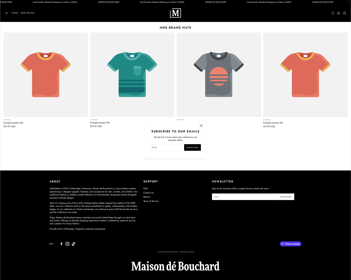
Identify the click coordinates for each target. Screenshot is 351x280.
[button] (6, 13)
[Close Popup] (201, 126)
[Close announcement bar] (348, 2)
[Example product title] (45, 75)
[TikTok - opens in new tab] (73, 244)
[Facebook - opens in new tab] (61, 244)
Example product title (13, 122)
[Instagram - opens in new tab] (67, 244)
